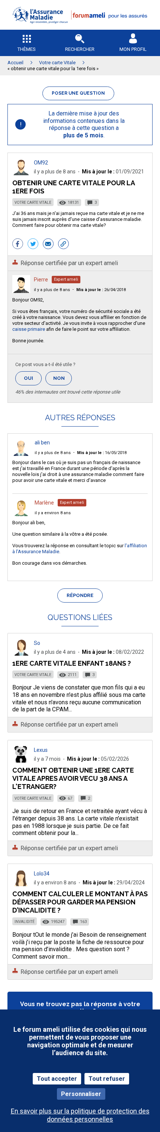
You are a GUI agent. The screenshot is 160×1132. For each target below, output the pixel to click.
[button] (80, 28)
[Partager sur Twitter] (33, 244)
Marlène (44, 503)
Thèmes (26, 49)
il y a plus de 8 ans (52, 289)
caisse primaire (28, 329)
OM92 (41, 163)
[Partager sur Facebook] (17, 244)
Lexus (41, 750)
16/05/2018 (102, 452)
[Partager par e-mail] (48, 244)
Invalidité (25, 922)
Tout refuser (107, 1078)
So (37, 643)
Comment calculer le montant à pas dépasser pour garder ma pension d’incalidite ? (80, 902)
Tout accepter (57, 1078)
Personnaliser (81, 1093)
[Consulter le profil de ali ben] (21, 453)
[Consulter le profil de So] (21, 653)
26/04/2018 (101, 289)
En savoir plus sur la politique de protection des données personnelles (80, 1115)
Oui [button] (33, 378)
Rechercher (80, 49)
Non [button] (62, 380)
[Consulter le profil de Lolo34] (21, 884)
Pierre (41, 280)
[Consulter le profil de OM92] (21, 173)
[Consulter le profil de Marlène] (21, 514)
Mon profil (133, 49)
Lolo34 (41, 874)
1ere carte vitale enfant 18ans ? (71, 663)
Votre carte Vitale (33, 202)
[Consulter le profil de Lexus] (21, 760)
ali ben (42, 443)
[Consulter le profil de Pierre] (21, 290)
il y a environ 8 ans (53, 512)
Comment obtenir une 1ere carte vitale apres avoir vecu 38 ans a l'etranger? (73, 778)
